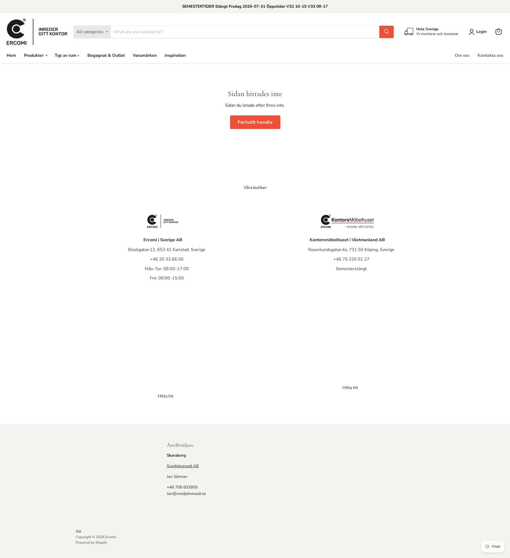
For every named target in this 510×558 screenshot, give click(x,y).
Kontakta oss (490, 55)
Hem (11, 55)
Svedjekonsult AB (183, 466)
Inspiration (175, 55)
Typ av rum (66, 55)
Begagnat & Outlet (106, 55)
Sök (79, 531)
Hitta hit (165, 396)
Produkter (34, 55)
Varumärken (145, 55)
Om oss (462, 55)
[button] (479, 32)
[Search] (386, 31)
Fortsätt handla (255, 122)
